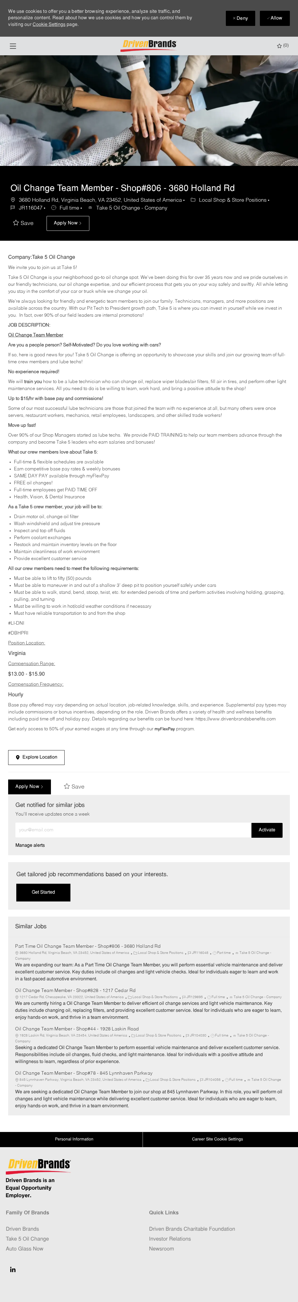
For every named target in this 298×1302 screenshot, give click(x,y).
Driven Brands (22, 1229)
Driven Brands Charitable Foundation (192, 1229)
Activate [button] (267, 830)
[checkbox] (23, 223)
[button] (68, 223)
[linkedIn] (13, 1269)
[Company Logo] (149, 46)
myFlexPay (165, 729)
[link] (30, 845)
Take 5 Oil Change (27, 1239)
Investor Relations (170, 1239)
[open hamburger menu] (13, 46)
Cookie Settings (49, 24)
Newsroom (161, 1249)
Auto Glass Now (24, 1249)
